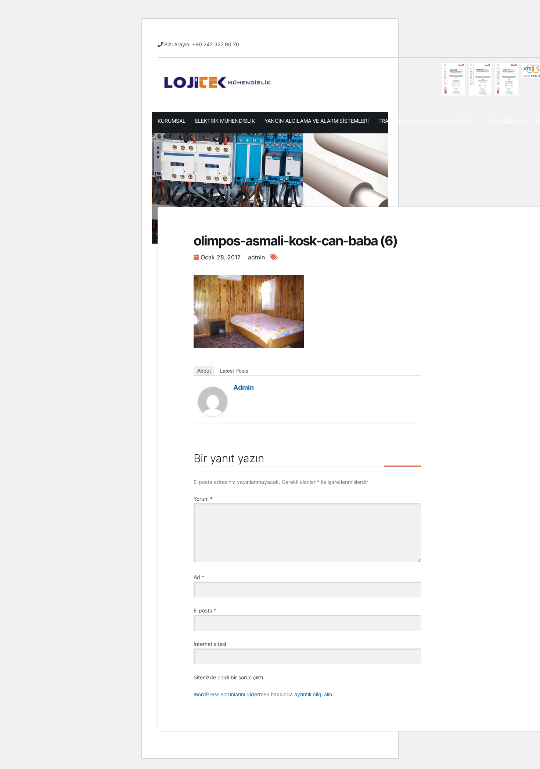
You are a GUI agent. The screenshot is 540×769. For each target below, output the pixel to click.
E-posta (205, 610)
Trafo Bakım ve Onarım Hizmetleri (426, 121)
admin (243, 387)
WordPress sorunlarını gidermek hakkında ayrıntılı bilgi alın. (264, 694)
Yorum (203, 499)
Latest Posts (234, 371)
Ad (199, 577)
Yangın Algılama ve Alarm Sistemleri (316, 121)
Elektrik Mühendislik (225, 121)
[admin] (212, 401)
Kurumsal (172, 121)
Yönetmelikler (504, 121)
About (204, 371)
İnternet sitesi (210, 644)
